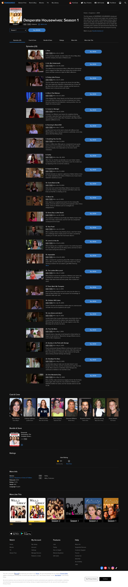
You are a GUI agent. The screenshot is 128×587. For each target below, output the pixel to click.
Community (59, 464)
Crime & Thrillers (27, 478)
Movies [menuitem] (41, 3)
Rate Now (69, 464)
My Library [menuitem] (55, 3)
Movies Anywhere (58, 553)
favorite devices (97, 31)
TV (10, 550)
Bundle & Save (48, 40)
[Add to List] (22, 445)
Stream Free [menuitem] (22, 3)
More (47, 265)
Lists (54, 544)
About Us (77, 544)
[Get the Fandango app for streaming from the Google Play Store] (26, 533)
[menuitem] (99, 3)
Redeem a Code (36, 556)
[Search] (125, 3)
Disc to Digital (57, 550)
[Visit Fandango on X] (109, 568)
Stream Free (13, 553)
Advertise (77, 559)
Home (11, 544)
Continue (105, 579)
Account (33, 547)
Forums (77, 553)
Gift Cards (56, 556)
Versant (17, 573)
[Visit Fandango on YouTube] (105, 568)
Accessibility (78, 561)
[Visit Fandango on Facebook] (101, 568)
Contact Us (78, 556)
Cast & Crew (32, 40)
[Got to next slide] (118, 409)
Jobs (76, 564)
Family (55, 547)
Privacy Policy (64, 573)
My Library (34, 544)
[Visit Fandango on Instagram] (112, 568)
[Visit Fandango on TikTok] (116, 568)
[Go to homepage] (8, 3)
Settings (33, 550)
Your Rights (58, 575)
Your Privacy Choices (91, 579)
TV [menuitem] (48, 3)
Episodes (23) (17, 40)
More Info (74, 40)
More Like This (89, 40)
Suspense (18, 478)
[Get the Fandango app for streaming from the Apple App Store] (15, 533)
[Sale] (18, 510)
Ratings (62, 40)
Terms (37, 573)
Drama (12, 478)
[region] (64, 579)
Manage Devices (36, 553)
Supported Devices (80, 547)
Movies (12, 547)
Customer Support (80, 550)
